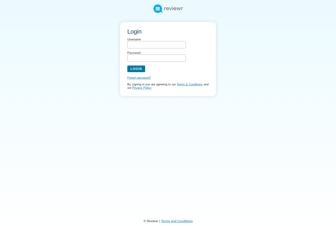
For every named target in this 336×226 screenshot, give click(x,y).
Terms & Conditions (190, 84)
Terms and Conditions (177, 221)
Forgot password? (139, 77)
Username (134, 39)
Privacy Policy (142, 87)
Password (133, 53)
